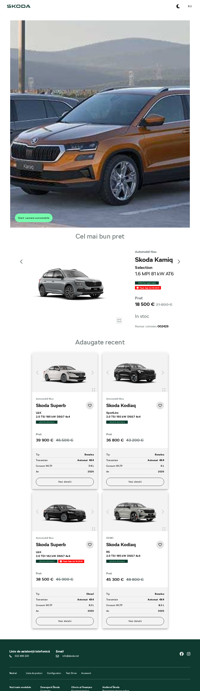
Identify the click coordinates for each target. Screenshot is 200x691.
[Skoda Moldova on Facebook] (183, 654)
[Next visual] (178, 261)
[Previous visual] (21, 261)
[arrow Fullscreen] (119, 320)
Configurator (54, 673)
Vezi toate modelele (20, 687)
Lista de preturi (34, 673)
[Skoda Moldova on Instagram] (189, 654)
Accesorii (86, 673)
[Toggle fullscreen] (93, 389)
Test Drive (71, 673)
